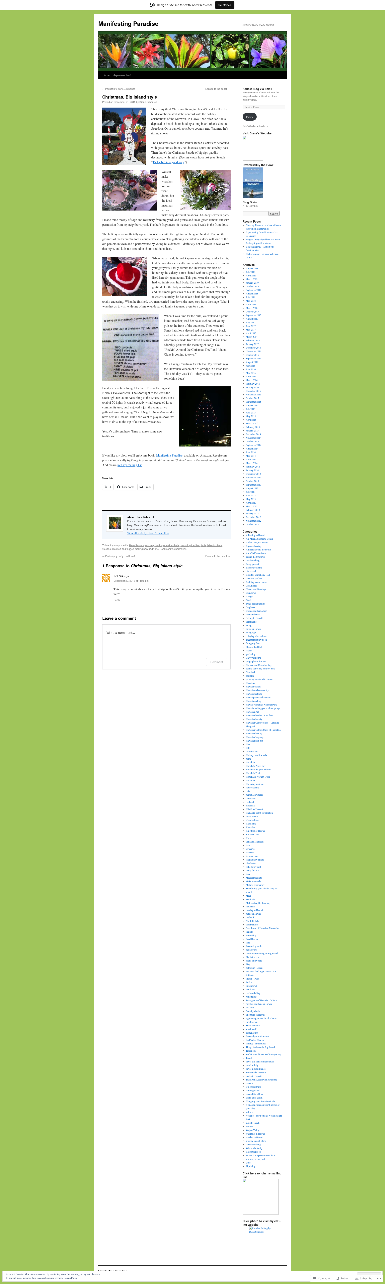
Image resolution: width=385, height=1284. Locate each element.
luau (248, 874)
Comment (216, 662)
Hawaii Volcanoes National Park (261, 704)
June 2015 (251, 412)
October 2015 (252, 398)
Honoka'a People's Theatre (258, 769)
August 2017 (252, 318)
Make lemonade (253, 881)
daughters (250, 607)
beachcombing (252, 560)
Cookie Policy (70, 1277)
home (248, 758)
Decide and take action (256, 610)
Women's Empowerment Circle (260, 1155)
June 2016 (251, 369)
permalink (180, 548)
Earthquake (251, 621)
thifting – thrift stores (256, 1043)
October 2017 (252, 311)
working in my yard (255, 1158)
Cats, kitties (251, 585)
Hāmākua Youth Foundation (259, 812)
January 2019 (252, 282)
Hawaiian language (255, 737)
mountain (250, 906)
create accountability (255, 603)
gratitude (250, 675)
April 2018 (251, 304)
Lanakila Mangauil (254, 841)
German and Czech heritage (259, 664)
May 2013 (251, 499)
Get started (224, 4)
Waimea (116, 548)
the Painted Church (255, 1039)
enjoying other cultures (256, 636)
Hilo (248, 747)
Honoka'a (250, 762)
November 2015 (253, 394)
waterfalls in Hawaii (255, 1133)
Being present (252, 563)
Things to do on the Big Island (260, 1047)
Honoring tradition (190, 545)
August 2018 (252, 293)
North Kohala (252, 920)
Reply (116, 600)
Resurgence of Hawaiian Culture (261, 1000)
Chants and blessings (256, 589)
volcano (106, 548)
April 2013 (251, 502)
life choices (251, 863)
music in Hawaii (253, 913)
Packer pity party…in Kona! (118, 88)
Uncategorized (252, 1090)
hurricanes (251, 798)
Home (106, 75)
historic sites (252, 751)
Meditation (251, 899)
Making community (255, 884)
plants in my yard (254, 960)
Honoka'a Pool (253, 773)
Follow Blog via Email (257, 89)
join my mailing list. (129, 465)
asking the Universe (255, 556)
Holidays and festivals (167, 545)
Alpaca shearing (253, 545)
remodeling (251, 996)
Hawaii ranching (253, 700)
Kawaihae (250, 827)
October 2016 (252, 354)
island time (251, 823)
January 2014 (252, 470)
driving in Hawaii (254, 618)
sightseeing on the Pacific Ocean (261, 1018)
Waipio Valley (252, 1130)
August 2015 (252, 405)
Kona (248, 838)
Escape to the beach (218, 88)
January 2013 (252, 513)
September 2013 (253, 484)
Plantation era (252, 956)
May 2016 (251, 372)
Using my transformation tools (260, 1101)
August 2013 (252, 488)
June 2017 (251, 326)
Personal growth (253, 946)
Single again (251, 1021)
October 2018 (252, 286)
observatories (252, 924)
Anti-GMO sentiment (256, 553)
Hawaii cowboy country (141, 545)
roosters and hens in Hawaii (259, 1003)
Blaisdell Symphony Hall (258, 574)
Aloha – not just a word (257, 542)
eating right (251, 632)
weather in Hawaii (254, 1137)
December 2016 (253, 347)
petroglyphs (251, 949)
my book (250, 917)
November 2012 (253, 520)
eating (248, 625)
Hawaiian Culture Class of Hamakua (263, 729)
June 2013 (251, 495)
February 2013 (253, 509)
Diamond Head (253, 614)
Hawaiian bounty (254, 719)
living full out (252, 870)
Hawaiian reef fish (254, 740)
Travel (249, 1057)
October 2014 (252, 441)
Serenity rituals (253, 1011)
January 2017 (252, 344)
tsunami (249, 1083)
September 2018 (253, 289)
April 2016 (251, 376)
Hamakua (250, 682)
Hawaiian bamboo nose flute (259, 715)
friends (249, 650)
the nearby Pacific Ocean (257, 1036)
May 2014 (251, 455)
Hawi (248, 744)
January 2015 (252, 430)
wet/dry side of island (256, 1140)
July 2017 (250, 322)
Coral (248, 600)
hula (203, 545)
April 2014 (251, 459)
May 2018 (251, 300)
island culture (214, 545)
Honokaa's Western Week (258, 776)
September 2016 (253, 358)
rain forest (250, 989)
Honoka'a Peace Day (255, 765)
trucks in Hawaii (253, 1075)
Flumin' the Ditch (254, 646)
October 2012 (252, 524)
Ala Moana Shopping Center (259, 538)
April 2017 (251, 333)
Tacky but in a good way (168, 162)
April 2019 (251, 275)
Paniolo (249, 931)
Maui (248, 895)
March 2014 (251, 463)
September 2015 (253, 401)
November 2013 (253, 477)
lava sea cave (252, 856)
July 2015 (250, 408)
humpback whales (254, 794)
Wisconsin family (254, 1148)
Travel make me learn (256, 1072)
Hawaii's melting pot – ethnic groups (263, 708)
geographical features (256, 661)
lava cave (250, 848)
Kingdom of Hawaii (255, 830)
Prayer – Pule (252, 978)
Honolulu (250, 780)
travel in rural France (255, 1068)
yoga (248, 1162)
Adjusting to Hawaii (255, 535)
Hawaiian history (254, 733)
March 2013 (251, 506)
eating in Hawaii (253, 628)
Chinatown (251, 592)
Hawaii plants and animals (258, 697)
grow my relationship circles (259, 679)
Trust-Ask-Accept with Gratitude (261, 1079)
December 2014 (253, 434)
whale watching (253, 1144)
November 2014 (253, 437)
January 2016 (252, 387)
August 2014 (252, 448)
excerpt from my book (256, 639)
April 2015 (251, 419)
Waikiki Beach (252, 1122)
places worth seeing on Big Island (262, 953)
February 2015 (253, 426)
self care (250, 1007)
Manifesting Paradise (128, 23)
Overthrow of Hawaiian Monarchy (262, 928)
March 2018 (251, 307)
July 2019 (250, 271)
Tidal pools (251, 1050)
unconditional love (254, 1094)
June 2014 (251, 452)
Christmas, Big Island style (129, 97)
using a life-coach (254, 1097)
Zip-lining (250, 1166)
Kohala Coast (252, 834)
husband (250, 801)
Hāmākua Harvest (254, 809)
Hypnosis (250, 805)
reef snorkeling (253, 993)
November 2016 (253, 351)
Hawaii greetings (254, 693)
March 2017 (251, 336)
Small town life (253, 1025)
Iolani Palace (252, 816)
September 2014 (253, 444)
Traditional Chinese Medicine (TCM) (263, 1054)
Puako (249, 982)
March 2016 (251, 380)
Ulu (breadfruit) (253, 1086)
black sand (251, 571)
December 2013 (253, 473)
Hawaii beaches (253, 686)
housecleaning (252, 787)
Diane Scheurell (148, 102)
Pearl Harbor (252, 938)
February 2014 (253, 466)
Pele (248, 942)
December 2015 (253, 390)
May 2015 (251, 416)
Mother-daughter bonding (258, 902)
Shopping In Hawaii (255, 1014)
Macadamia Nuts (254, 877)
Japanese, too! (122, 75)
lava (248, 845)
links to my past (253, 866)
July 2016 (250, 365)
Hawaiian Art (252, 711)
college (249, 596)
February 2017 (253, 340)
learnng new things (255, 859)
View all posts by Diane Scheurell (148, 533)
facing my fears (253, 643)
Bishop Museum (254, 567)
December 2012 (253, 517)
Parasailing (251, 935)
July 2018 (250, 297)
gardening (250, 654)
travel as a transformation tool (260, 1061)
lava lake (250, 852)
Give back (250, 672)
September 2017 (253, 315)
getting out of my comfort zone (260, 668)
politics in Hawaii (254, 967)
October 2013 (252, 481)
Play (248, 964)
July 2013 (250, 491)
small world (251, 1029)
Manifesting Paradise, (170, 455)
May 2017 (251, 329)
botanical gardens (254, 578)
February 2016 (253, 383)
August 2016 (252, 362)
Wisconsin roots (253, 1151)
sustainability (252, 1032)
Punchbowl (251, 985)
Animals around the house (258, 549)
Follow (249, 116)
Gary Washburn (253, 657)
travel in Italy (252, 1065)
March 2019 (251, 279)
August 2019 (252, 268)
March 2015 (251, 423)
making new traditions (147, 548)
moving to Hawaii (254, 910)
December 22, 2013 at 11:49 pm (131, 580)
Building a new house (256, 582)
